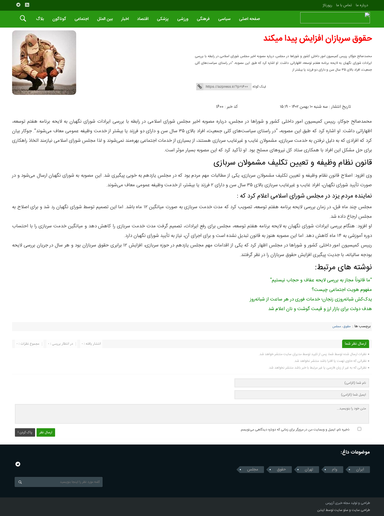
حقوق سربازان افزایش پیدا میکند (317, 39)
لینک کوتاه (259, 86)
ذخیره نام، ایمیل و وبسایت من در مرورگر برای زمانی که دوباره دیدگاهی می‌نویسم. (294, 429)
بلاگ (40, 19)
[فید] (27, 5)
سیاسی (224, 19)
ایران (360, 469)
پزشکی (163, 19)
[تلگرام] (18, 5)
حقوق (347, 326)
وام (334, 469)
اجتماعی (81, 19)
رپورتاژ (327, 5)
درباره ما (362, 5)
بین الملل (105, 19)
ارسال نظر (45, 432)
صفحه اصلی (249, 19)
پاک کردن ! (25, 432)
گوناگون (59, 19)
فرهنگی (203, 19)
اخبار (125, 19)
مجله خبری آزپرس (338, 503)
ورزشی (182, 19)
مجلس (336, 326)
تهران (309, 469)
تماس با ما (344, 5)
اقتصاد (142, 19)
